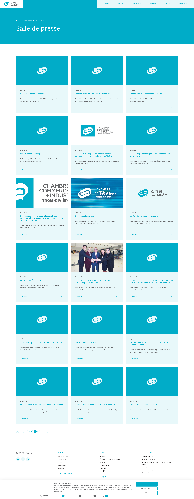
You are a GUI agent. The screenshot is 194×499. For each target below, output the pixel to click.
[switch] (79, 496)
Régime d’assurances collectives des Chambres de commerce (156, 463)
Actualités (103, 456)
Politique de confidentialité (149, 478)
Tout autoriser (147, 484)
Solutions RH (62, 465)
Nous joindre (103, 471)
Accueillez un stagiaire (148, 470)
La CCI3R (121, 4)
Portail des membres (148, 456)
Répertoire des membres (149, 459)
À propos (102, 462)
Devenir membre (182, 4)
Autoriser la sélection (146, 488)
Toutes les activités (64, 456)
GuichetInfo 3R (154, 4)
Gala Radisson (62, 459)
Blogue (168, 4)
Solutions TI (61, 468)
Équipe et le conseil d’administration (110, 459)
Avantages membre (147, 467)
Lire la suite (25, 107)
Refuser (147, 492)
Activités (106, 4)
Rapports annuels (105, 465)
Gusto (60, 462)
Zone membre (136, 4)
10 (46, 431)
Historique (103, 468)
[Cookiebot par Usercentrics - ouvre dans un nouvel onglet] (44, 496)
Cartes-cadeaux (146, 473)
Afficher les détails (117, 496)
